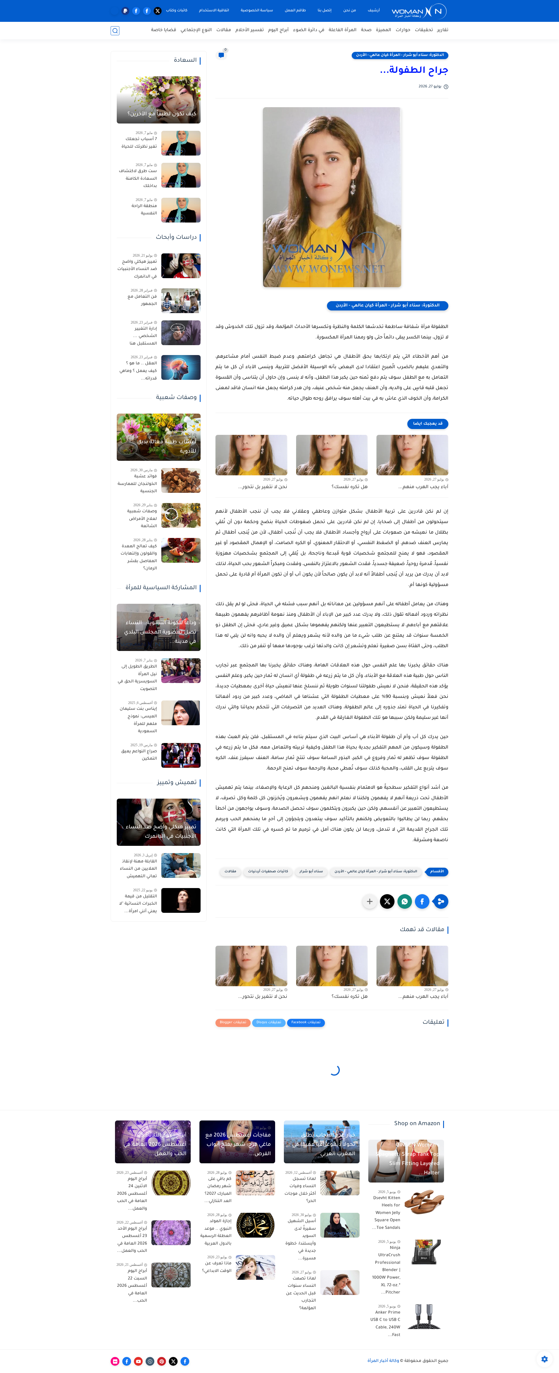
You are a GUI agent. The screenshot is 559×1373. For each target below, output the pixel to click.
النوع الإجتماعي (196, 30)
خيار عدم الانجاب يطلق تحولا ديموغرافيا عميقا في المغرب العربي (323, 1145)
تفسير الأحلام (250, 30)
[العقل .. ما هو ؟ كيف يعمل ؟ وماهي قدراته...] (181, 367)
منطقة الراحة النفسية (144, 210)
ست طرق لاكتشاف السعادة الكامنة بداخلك (138, 179)
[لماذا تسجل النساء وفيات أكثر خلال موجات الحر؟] (340, 1183)
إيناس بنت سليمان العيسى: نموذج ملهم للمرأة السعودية (138, 720)
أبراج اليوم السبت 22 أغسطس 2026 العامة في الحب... (132, 1286)
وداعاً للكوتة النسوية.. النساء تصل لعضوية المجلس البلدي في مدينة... (160, 632)
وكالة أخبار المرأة (383, 1361)
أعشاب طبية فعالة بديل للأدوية (166, 447)
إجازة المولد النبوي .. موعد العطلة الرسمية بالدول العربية (215, 1232)
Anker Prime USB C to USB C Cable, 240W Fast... (385, 1324)
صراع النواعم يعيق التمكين (139, 755)
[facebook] (147, 11)
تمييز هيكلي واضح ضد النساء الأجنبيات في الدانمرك (137, 269)
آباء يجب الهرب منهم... (423, 487)
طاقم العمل (295, 11)
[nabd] (114, 11)
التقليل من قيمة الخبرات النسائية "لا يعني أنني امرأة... (138, 904)
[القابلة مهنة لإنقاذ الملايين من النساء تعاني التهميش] (181, 865)
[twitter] (158, 11)
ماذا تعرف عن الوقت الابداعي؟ (216, 1267)
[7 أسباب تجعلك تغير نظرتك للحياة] (181, 143)
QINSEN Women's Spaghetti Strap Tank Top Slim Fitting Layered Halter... (408, 1159)
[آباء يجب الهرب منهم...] (412, 455)
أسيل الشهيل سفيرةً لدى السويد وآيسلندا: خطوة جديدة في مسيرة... (300, 1240)
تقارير (442, 30)
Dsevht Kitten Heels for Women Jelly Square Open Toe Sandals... (386, 1213)
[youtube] (138, 1361)
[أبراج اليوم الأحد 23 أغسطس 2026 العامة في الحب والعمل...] (171, 1232)
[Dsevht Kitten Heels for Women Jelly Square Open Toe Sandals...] (424, 1202)
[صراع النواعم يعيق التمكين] (181, 755)
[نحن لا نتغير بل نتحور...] (251, 455)
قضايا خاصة (163, 30)
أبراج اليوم (278, 30)
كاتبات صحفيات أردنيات (268, 872)
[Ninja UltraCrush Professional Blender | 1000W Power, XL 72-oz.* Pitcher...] (424, 1252)
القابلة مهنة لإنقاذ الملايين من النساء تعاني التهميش (138, 869)
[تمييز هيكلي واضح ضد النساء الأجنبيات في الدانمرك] (181, 265)
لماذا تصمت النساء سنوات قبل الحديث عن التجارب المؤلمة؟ (301, 1294)
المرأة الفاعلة (343, 30)
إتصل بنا (325, 11)
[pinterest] (161, 1361)
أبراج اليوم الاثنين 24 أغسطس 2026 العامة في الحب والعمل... (132, 1194)
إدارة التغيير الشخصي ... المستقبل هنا (143, 336)
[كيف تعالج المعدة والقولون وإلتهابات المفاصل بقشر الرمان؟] (181, 550)
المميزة (383, 30)
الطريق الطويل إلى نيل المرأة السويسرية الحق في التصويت (137, 678)
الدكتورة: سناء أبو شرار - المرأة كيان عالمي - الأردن (400, 55)
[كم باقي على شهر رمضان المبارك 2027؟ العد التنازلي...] (255, 1183)
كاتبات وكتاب (176, 11)
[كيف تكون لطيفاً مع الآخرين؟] (159, 99)
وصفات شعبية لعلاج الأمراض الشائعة (142, 519)
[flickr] (115, 1361)
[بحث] (115, 30)
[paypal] (125, 11)
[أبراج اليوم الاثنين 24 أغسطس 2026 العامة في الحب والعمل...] (171, 1183)
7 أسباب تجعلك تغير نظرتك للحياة (139, 143)
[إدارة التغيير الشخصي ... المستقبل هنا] (181, 332)
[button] (422, 901)
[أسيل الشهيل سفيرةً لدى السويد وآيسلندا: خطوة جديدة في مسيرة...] (340, 1225)
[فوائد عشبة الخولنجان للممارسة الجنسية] (181, 480)
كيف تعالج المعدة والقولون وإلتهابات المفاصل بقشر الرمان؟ (139, 557)
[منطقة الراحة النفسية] (181, 210)
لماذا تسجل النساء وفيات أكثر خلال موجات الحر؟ (300, 1190)
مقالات (223, 30)
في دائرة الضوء (308, 30)
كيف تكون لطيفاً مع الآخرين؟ (162, 114)
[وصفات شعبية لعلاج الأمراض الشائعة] (181, 515)
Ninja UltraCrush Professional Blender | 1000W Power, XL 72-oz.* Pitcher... (386, 1271)
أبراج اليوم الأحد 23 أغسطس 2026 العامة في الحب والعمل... (132, 1240)
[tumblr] (150, 1361)
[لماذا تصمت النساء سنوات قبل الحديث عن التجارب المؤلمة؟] (340, 1282)
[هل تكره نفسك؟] (332, 455)
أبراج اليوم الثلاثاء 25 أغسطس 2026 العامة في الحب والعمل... (154, 1145)
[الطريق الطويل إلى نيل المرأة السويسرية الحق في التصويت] (181, 670)
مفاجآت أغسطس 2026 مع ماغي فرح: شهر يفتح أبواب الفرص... (238, 1145)
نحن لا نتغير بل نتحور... (262, 487)
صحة (366, 30)
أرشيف (374, 11)
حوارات (403, 30)
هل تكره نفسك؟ (350, 487)
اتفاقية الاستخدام (214, 11)
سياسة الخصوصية (257, 11)
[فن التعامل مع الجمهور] (181, 300)
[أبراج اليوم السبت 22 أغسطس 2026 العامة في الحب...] (171, 1275)
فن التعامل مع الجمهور (142, 301)
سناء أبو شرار (311, 872)
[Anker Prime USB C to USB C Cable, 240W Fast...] (424, 1316)
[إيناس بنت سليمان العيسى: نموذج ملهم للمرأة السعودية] (181, 712)
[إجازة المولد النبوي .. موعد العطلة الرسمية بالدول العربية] (255, 1225)
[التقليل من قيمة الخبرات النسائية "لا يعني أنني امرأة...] (181, 900)
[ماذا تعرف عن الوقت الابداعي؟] (255, 1267)
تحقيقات (424, 30)
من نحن (349, 11)
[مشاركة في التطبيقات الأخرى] (369, 901)
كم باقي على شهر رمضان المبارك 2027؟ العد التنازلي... (217, 1190)
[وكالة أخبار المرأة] (419, 11)
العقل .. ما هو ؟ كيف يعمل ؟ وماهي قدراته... (138, 371)
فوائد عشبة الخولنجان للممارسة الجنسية (137, 484)
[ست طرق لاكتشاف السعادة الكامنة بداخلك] (181, 175)
